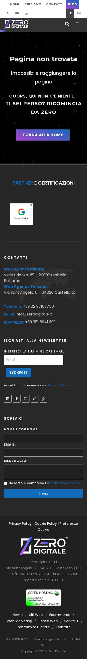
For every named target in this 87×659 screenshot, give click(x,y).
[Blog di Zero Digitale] (43, 399)
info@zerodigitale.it (34, 314)
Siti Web (36, 614)
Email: (10, 444)
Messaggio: (16, 460)
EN (79, 13)
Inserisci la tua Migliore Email (34, 351)
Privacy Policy (59, 385)
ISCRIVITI (18, 372)
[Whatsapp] (26, 13)
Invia (43, 493)
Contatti (54, 4)
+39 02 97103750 (38, 306)
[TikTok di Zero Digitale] (34, 399)
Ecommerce (59, 614)
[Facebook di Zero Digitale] (17, 399)
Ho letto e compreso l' (28, 483)
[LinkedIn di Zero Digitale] (8, 399)
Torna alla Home (42, 135)
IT (70, 13)
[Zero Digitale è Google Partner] (21, 213)
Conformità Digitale (33, 627)
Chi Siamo (32, 4)
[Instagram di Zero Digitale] (25, 399)
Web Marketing (19, 621)
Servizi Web (48, 621)
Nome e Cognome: (21, 429)
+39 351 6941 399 (40, 322)
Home (15, 4)
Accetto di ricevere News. (37, 385)
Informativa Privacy (63, 483)
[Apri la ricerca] (66, 24)
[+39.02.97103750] (8, 13)
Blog (72, 4)
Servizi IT (71, 621)
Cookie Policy (46, 523)
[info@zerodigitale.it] (17, 13)
